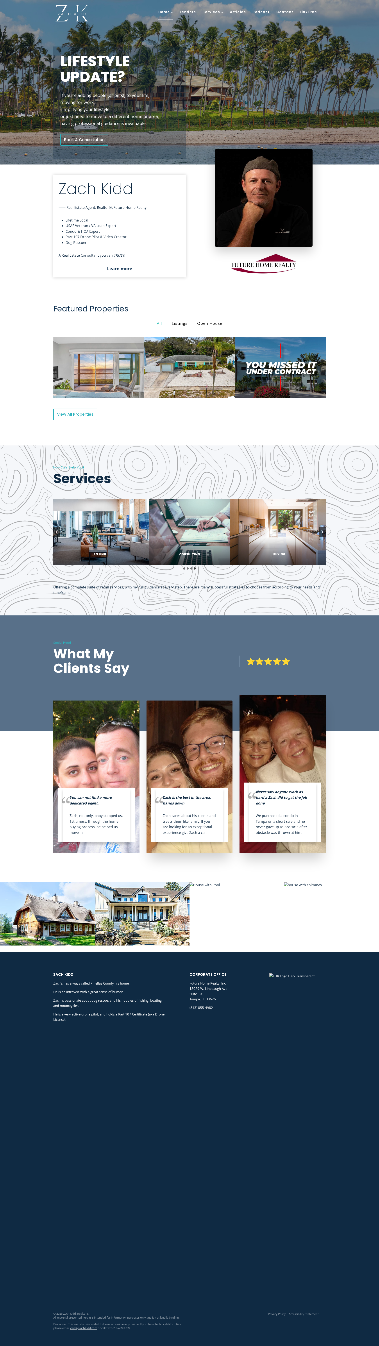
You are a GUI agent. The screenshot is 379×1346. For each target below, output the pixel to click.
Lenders (188, 12)
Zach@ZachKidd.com (83, 1328)
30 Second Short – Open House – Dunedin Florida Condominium (99, 367)
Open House (209, 323)
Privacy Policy (277, 1314)
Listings (180, 323)
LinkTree (308, 12)
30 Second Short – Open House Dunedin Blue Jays (189, 367)
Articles (238, 12)
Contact (284, 12)
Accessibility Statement (304, 1314)
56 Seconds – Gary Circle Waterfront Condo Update (280, 367)
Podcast (261, 12)
